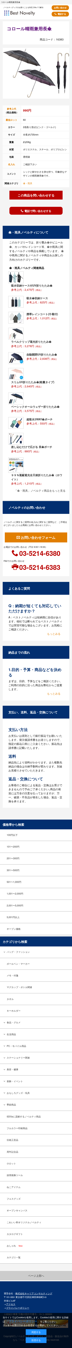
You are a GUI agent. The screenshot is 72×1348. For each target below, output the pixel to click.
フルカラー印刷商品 (17, 1128)
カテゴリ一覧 (14, 1257)
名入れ (11, 164)
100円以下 (12, 835)
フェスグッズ (14, 1198)
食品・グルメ (14, 1022)
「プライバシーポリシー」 (23, 1321)
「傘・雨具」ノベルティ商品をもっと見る (39, 490)
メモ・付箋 (12, 975)
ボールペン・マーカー (18, 963)
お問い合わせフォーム (38, 537)
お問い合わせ (60, 7)
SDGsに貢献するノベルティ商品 (24, 1116)
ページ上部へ (36, 1275)
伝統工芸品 (12, 1140)
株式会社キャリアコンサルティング (33, 1293)
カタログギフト (15, 1234)
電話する (62, 13)
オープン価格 (14, 929)
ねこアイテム (14, 1187)
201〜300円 (13, 858)
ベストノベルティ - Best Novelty (25, 14)
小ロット (11, 1163)
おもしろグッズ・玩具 (18, 1093)
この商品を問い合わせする (36, 195)
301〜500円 (13, 870)
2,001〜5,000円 (15, 905)
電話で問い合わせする (37, 211)
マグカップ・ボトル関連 (19, 987)
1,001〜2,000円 (15, 893)
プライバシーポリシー (17, 1307)
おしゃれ (14, 1245)
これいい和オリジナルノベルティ (24, 1222)
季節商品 (11, 1104)
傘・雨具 (27, 183)
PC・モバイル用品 (16, 1046)
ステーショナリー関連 (18, 1057)
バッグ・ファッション (18, 952)
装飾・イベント (15, 1081)
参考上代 (11, 108)
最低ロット (11, 120)
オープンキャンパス (17, 1210)
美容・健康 (12, 1069)
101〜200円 (13, 846)
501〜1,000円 (14, 882)
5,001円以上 (13, 917)
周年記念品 (12, 1151)
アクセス (10, 1304)
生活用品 (11, 1034)
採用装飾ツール (15, 1175)
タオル (10, 999)
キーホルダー (14, 1010)
